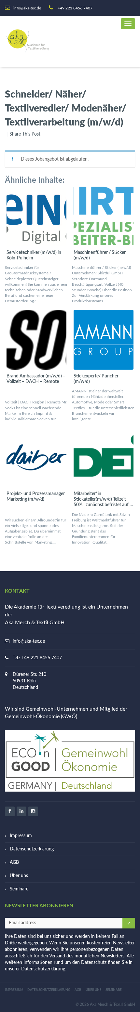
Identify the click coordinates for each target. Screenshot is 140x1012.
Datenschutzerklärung (32, 849)
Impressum (21, 836)
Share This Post (24, 134)
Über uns (19, 876)
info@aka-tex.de (29, 641)
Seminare (19, 889)
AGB (14, 862)
